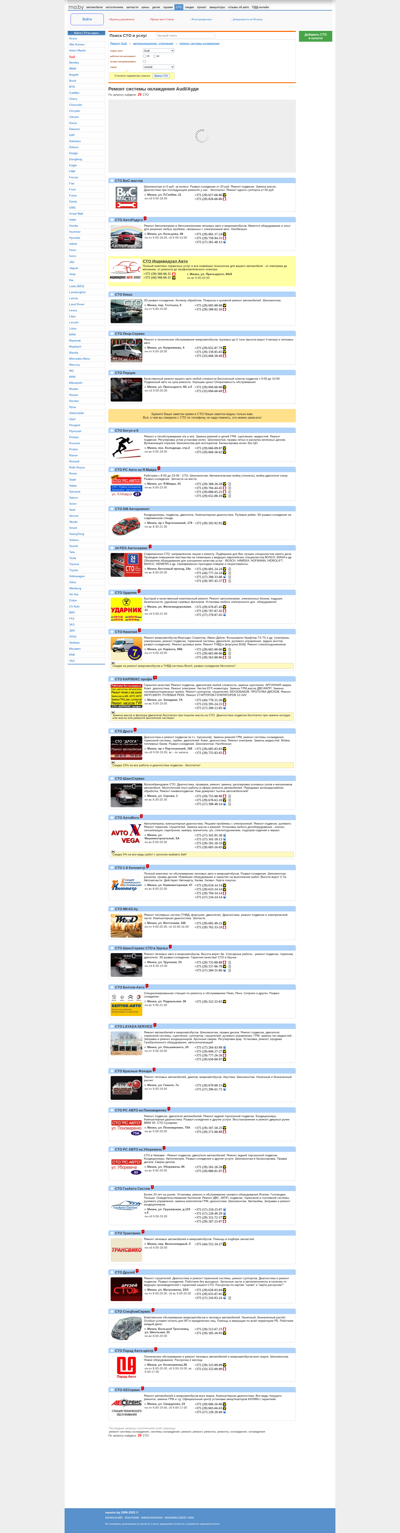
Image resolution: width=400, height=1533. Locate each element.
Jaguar (73, 268)
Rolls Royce (77, 467)
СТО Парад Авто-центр (133, 1351)
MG (71, 370)
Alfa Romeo (77, 44)
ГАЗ (71, 618)
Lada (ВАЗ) (76, 286)
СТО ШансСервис (129, 778)
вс (158, 55)
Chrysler (74, 111)
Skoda (73, 521)
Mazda (73, 352)
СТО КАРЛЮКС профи (133, 679)
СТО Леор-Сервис (129, 333)
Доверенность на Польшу (247, 19)
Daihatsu (75, 141)
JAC (72, 262)
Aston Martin (77, 50)
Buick (72, 80)
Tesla (72, 558)
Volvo (72, 582)
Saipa (73, 485)
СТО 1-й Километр (129, 868)
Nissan (73, 395)
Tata (72, 552)
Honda (73, 225)
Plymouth (75, 431)
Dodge (73, 153)
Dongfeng (75, 159)
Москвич (75, 648)
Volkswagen (77, 576)
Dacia (73, 123)
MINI (72, 376)
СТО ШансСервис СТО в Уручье (141, 948)
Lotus (72, 328)
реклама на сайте (114, 1517)
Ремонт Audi (118, 43)
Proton (73, 449)
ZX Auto (74, 606)
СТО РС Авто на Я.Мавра (135, 470)
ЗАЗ (71, 624)
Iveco (72, 256)
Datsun (74, 147)
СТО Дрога (123, 731)
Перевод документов (121, 19)
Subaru (74, 540)
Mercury (74, 364)
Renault (74, 461)
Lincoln (74, 322)
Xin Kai (73, 594)
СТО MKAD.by (126, 909)
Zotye (73, 600)
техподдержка (132, 1517)
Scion (72, 503)
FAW (72, 171)
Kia (71, 280)
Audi (72, 56)
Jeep (72, 274)
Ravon (73, 455)
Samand (74, 491)
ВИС (72, 612)
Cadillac (74, 92)
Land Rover (77, 304)
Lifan (72, 316)
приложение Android (175, 1517)
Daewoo (74, 129)
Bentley (74, 62)
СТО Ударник (125, 592)
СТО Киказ (123, 294)
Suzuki (73, 546)
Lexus (73, 310)
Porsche (74, 443)
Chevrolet (75, 104)
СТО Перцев (124, 373)
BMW (72, 68)
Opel (72, 419)
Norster (74, 401)
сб (148, 55)
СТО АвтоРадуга (128, 220)
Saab (72, 479)
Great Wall (76, 213)
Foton (73, 195)
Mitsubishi (75, 382)
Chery (73, 98)
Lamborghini (77, 292)
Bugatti (73, 74)
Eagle (73, 165)
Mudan (73, 388)
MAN (72, 334)
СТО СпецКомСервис (132, 1311)
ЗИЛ (72, 630)
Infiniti (73, 243)
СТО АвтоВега (126, 818)
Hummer (75, 231)
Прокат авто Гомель (162, 19)
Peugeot (74, 425)
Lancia (73, 298)
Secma (73, 515)
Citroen (74, 117)
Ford (72, 189)
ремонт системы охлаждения (200, 43)
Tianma (74, 564)
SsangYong (76, 534)
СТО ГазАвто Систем (132, 1188)
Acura (73, 38)
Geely (73, 201)
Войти (87, 19)
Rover (73, 473)
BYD (72, 86)
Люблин (74, 642)
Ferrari (73, 177)
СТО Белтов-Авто (129, 987)
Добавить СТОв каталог (316, 36)
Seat (72, 509)
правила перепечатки (152, 1517)
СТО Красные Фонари (133, 1071)
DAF (72, 135)
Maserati (75, 340)
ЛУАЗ (72, 636)
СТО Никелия (125, 632)
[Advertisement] (315, 1355)
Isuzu (72, 250)
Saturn (73, 497)
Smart (73, 527)
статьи (190, 1517)
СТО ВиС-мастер (128, 181)
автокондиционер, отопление (153, 43)
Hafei (72, 219)
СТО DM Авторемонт (132, 509)
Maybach (75, 346)
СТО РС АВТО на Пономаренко (140, 1110)
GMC (72, 207)
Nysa (72, 407)
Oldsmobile (76, 413)
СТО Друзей (124, 1272)
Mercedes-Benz (79, 358)
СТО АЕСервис (127, 1390)
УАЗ (71, 660)
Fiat (71, 183)
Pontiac (74, 437)
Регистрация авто (201, 19)
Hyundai (74, 237)
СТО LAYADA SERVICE (133, 1026)
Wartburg (75, 588)
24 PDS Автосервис (131, 548)
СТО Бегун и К (126, 430)
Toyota (73, 570)
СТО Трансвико (127, 1233)
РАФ (72, 654)
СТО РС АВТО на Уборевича (138, 1149)
